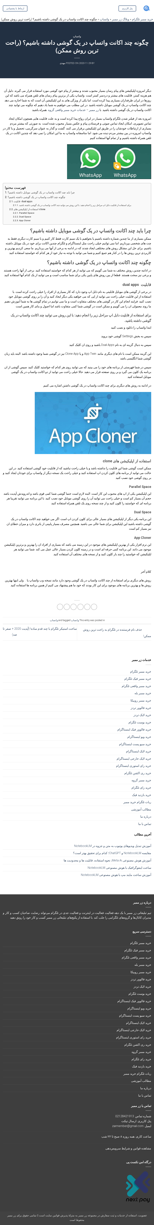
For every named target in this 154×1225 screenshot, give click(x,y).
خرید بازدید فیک (141, 795)
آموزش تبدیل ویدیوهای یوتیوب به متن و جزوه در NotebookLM (112, 846)
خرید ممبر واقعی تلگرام (136, 686)
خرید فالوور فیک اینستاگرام (134, 729)
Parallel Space (26, 213)
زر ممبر (94, 110)
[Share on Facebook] (87, 607)
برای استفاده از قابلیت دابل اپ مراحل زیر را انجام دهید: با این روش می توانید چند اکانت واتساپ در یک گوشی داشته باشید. (75, 205)
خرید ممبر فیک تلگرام (137, 678)
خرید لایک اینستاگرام (138, 751)
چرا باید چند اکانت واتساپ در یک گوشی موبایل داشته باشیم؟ (41, 192)
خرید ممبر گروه (141, 780)
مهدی (62, 63)
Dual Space (25, 216)
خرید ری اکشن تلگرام (137, 773)
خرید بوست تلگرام (139, 722)
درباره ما (145, 816)
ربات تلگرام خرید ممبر (137, 802)
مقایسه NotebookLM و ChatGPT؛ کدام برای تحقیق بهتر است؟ (112, 853)
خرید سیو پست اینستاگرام (135, 744)
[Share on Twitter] (80, 607)
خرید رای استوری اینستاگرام (133, 766)
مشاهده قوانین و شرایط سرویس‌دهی (128, 1148)
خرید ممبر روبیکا (141, 700)
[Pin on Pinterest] (67, 607)
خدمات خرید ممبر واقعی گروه (67, 110)
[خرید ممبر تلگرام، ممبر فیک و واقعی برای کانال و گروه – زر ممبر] (146, 8)
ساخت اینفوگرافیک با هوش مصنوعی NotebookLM (119, 868)
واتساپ (77, 36)
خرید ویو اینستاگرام (139, 737)
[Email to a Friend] (73, 607)
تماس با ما (144, 824)
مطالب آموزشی (141, 809)
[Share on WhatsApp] (94, 607)
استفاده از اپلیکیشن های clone (29, 209)
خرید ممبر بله (142, 693)
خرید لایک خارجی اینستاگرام (134, 758)
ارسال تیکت (128, 1121)
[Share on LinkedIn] (60, 607)
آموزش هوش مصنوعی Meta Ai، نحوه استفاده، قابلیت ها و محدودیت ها (107, 860)
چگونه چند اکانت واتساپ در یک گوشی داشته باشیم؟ (36, 197)
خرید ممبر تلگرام (140, 671)
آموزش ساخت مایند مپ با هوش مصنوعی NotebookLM (116, 875)
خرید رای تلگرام (141, 787)
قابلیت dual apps (23, 201)
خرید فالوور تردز (141, 708)
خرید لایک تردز (142, 715)
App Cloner (24, 220)
